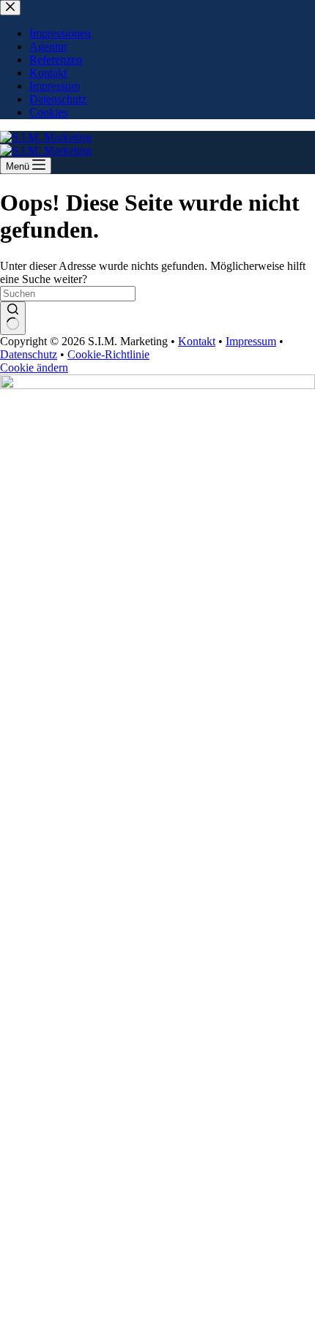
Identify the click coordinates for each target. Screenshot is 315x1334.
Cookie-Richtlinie (108, 354)
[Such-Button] (13, 318)
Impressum (251, 341)
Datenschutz (28, 354)
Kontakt (196, 341)
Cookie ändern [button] (34, 367)
